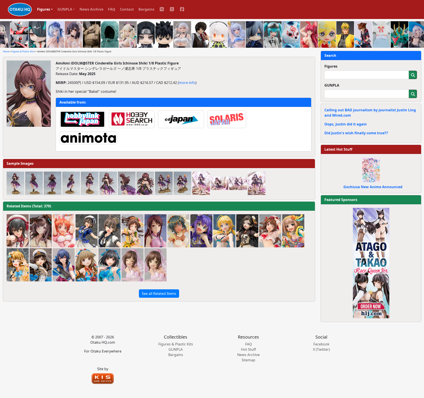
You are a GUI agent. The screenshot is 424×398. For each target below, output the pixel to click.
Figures (330, 66)
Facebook (321, 344)
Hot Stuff (248, 349)
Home (6, 51)
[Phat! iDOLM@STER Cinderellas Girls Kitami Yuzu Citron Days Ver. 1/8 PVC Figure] (293, 230)
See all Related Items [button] (159, 293)
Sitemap (248, 360)
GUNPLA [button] (64, 9)
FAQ (111, 9)
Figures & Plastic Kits (23, 51)
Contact (127, 9)
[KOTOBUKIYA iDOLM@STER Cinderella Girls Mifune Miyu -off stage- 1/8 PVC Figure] (155, 230)
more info (187, 82)
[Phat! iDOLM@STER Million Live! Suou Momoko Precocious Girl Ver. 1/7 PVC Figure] (18, 264)
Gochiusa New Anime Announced (372, 186)
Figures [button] (43, 9)
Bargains (146, 9)
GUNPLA (331, 85)
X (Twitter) (321, 349)
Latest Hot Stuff (338, 149)
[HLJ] (371, 262)
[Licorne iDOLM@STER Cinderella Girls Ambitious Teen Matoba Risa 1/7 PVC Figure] (18, 230)
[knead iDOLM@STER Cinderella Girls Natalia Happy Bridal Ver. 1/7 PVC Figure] (178, 230)
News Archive (91, 9)
